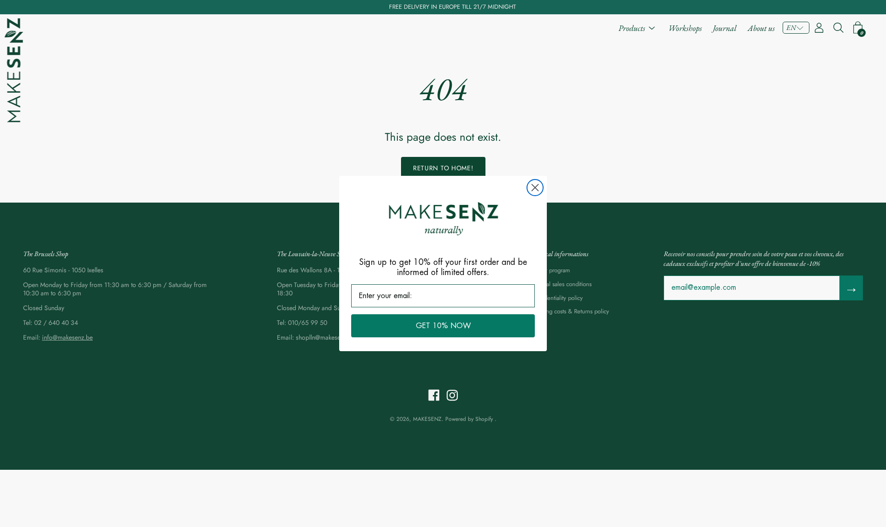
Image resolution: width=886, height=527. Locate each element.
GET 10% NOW (443, 325)
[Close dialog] (535, 188)
